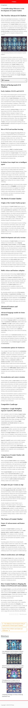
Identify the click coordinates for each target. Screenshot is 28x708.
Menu (14, 1)
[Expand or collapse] (25, 80)
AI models (13, 186)
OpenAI (4, 323)
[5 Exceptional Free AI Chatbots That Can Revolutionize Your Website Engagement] (14, 673)
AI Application (4, 5)
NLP (11, 149)
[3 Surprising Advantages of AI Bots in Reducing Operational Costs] (14, 687)
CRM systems (13, 367)
